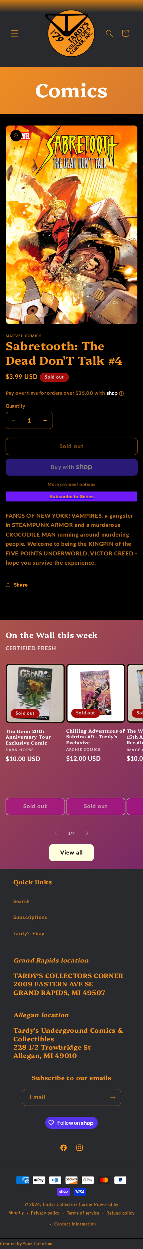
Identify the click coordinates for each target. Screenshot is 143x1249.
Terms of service (83, 1213)
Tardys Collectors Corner (67, 1204)
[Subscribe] (113, 1097)
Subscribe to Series (72, 496)
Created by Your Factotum (26, 1243)
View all (71, 852)
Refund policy (120, 1213)
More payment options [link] (71, 484)
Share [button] (21, 585)
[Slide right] (86, 833)
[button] (15, 33)
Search (21, 901)
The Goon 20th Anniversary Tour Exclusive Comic (28, 737)
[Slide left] (56, 833)
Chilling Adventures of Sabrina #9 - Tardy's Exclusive (95, 736)
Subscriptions (30, 917)
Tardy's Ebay (29, 933)
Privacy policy (45, 1213)
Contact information (75, 1224)
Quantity (15, 406)
